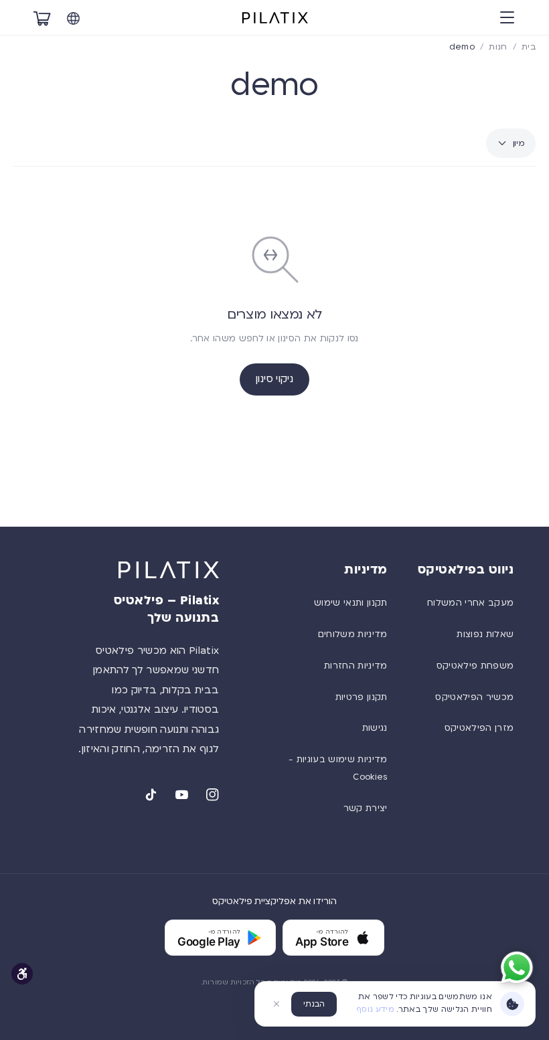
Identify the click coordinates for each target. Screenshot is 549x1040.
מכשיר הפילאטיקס (474, 697)
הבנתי (314, 1004)
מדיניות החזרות (356, 666)
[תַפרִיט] (506, 18)
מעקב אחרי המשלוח (470, 603)
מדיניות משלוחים (353, 634)
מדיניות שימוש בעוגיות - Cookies (338, 768)
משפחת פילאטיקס (475, 666)
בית (529, 46)
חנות (498, 46)
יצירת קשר (365, 808)
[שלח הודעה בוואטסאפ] (517, 967)
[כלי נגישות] (22, 973)
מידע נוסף (375, 1010)
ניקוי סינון (274, 378)
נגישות (375, 728)
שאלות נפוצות (485, 634)
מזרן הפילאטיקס (479, 728)
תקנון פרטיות (361, 697)
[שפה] (73, 18)
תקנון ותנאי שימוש (351, 603)
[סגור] (276, 1004)
